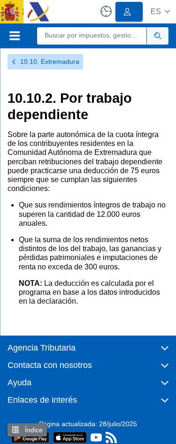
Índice (33, 430)
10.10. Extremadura (49, 61)
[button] (160, 11)
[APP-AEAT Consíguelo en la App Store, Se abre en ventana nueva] (70, 437)
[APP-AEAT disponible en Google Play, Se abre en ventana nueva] (30, 437)
